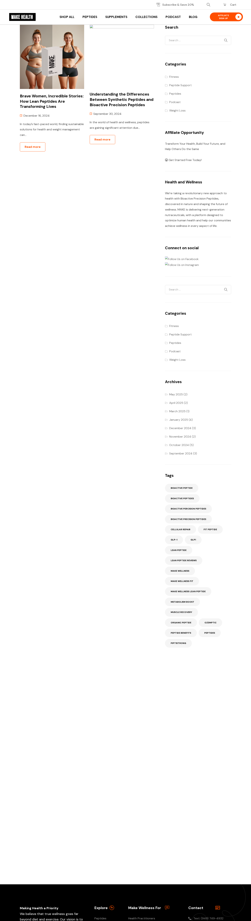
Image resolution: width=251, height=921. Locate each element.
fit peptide (210, 529)
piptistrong (178, 643)
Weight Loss (177, 110)
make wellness (180, 570)
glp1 (193, 539)
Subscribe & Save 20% (178, 5)
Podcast (173, 17)
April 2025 (176, 403)
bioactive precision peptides (188, 519)
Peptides (90, 17)
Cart (233, 5)
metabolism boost (182, 601)
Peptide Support (180, 85)
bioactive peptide (182, 488)
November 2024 (180, 436)
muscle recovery (181, 612)
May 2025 (176, 394)
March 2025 (177, 411)
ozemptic (210, 622)
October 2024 (179, 445)
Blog (193, 17)
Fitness (174, 77)
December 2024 (180, 428)
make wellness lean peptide (188, 591)
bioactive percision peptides (188, 508)
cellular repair (180, 529)
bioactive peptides (182, 498)
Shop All (67, 17)
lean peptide (179, 550)
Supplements (116, 17)
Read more (33, 147)
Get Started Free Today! (185, 160)
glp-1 (174, 539)
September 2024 (180, 453)
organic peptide (181, 622)
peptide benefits (181, 632)
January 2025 (178, 420)
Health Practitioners (141, 918)
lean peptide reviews (184, 560)
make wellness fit (182, 581)
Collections (146, 17)
